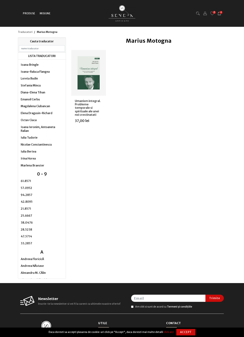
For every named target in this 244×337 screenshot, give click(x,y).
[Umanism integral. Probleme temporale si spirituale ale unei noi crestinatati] (89, 73)
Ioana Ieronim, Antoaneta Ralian (38, 129)
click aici (169, 332)
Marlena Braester (32, 165)
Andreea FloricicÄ (32, 259)
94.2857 (26, 195)
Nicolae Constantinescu (36, 144)
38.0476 (27, 222)
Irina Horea (28, 158)
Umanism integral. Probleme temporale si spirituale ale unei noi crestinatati (88, 107)
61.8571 (26, 181)
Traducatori (25, 32)
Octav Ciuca (29, 120)
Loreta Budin (29, 78)
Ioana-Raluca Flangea (35, 71)
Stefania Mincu (31, 85)
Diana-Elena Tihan (33, 92)
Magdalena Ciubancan (35, 106)
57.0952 (26, 188)
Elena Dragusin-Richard (36, 113)
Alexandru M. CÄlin (33, 272)
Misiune (45, 13)
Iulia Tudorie (29, 137)
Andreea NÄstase (32, 266)
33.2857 (26, 243)
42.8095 (27, 201)
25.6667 (26, 215)
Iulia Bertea (28, 151)
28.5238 (26, 229)
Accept (186, 332)
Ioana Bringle (30, 64)
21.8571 (26, 208)
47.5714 (26, 236)
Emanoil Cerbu (30, 99)
